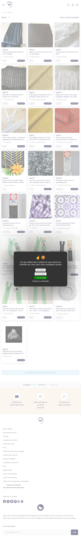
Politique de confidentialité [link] (40, 281)
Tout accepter (41, 278)
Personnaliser (40, 274)
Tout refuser (40, 270)
